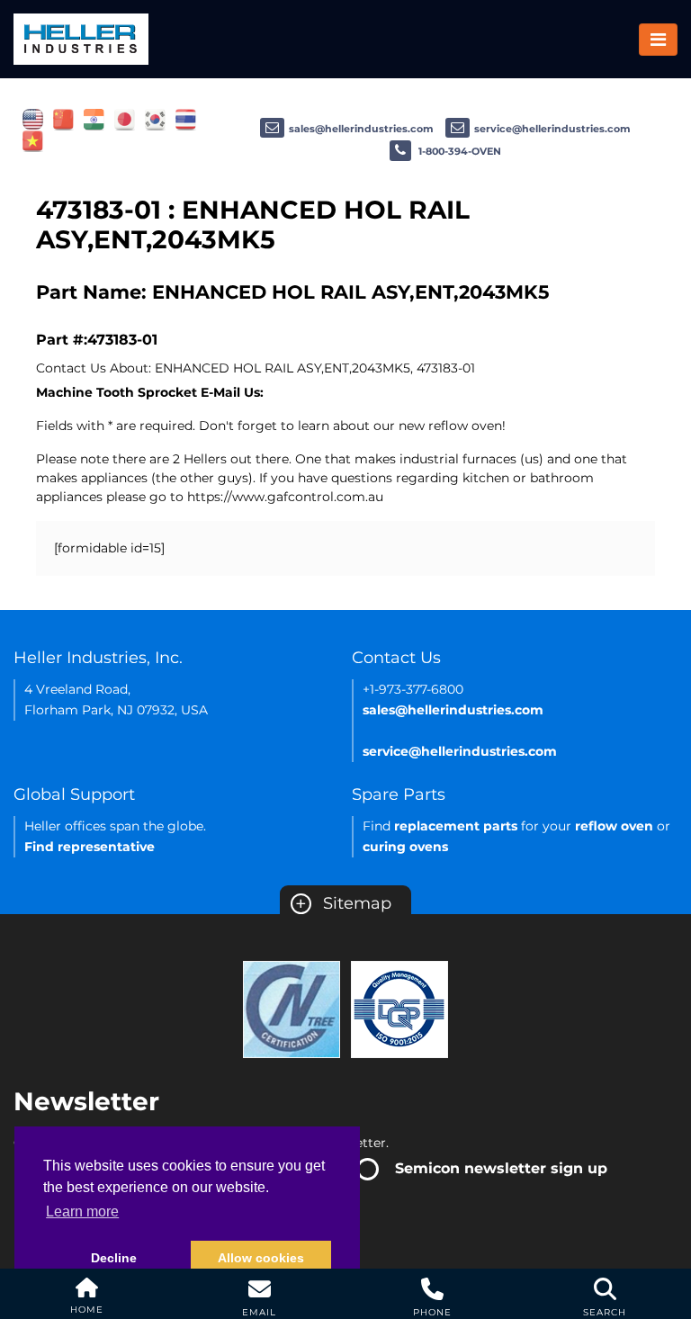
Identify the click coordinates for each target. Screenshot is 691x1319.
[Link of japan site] (124, 119)
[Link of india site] (94, 119)
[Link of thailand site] (185, 119)
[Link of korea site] (155, 119)
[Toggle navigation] (658, 39)
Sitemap (343, 903)
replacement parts (455, 826)
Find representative (89, 847)
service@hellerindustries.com (552, 128)
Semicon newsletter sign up (501, 1168)
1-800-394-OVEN (458, 151)
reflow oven (614, 826)
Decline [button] (114, 1258)
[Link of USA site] (32, 119)
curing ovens (405, 847)
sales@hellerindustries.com (361, 128)
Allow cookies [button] (261, 1258)
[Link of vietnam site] (32, 140)
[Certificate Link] (292, 1008)
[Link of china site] (63, 119)
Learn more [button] (82, 1211)
